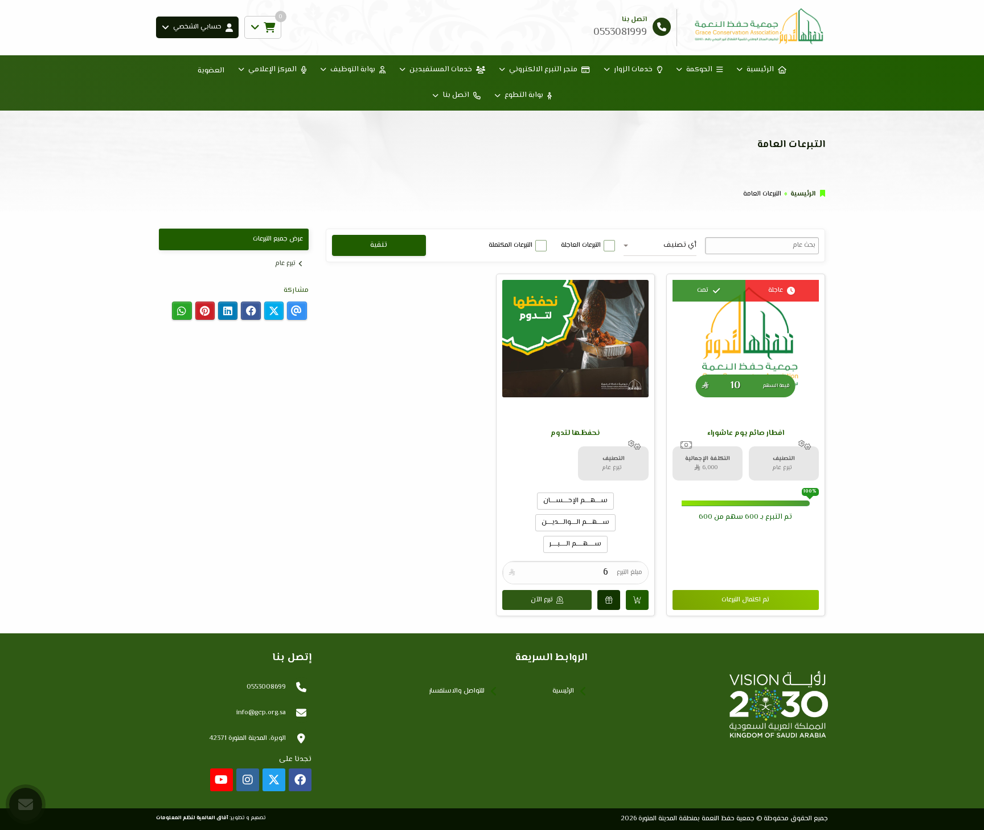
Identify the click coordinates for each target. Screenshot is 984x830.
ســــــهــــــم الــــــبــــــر (575, 544)
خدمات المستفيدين (440, 69)
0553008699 (266, 687)
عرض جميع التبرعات (278, 239)
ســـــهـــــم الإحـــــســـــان (575, 500)
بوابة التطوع (524, 95)
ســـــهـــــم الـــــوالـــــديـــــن (575, 522)
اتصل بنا (455, 95)
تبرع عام (285, 263)
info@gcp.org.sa (261, 712)
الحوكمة (699, 69)
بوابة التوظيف (352, 69)
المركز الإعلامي (272, 69)
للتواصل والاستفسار (457, 691)
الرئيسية (760, 69)
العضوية (211, 70)
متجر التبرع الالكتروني (543, 69)
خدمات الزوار (633, 69)
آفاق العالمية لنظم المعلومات (192, 817)
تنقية (378, 245)
